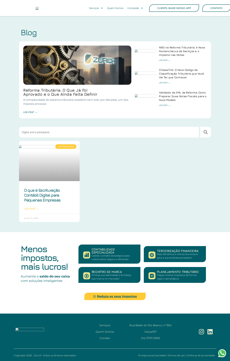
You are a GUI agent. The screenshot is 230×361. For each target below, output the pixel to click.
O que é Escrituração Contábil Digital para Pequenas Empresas (42, 195)
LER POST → (164, 60)
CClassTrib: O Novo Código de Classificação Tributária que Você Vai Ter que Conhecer (181, 73)
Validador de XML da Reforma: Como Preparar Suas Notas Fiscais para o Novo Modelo (182, 96)
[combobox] (109, 132)
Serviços (94, 8)
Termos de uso (177, 355)
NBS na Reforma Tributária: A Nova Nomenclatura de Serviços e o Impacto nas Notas (182, 51)
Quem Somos (115, 8)
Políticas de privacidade (201, 355)
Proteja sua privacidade (152, 355)
